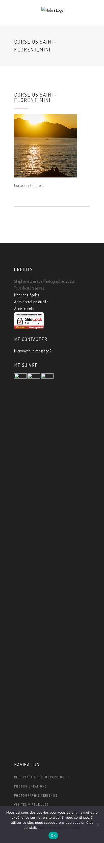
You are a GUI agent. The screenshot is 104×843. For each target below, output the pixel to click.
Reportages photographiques (41, 777)
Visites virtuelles (31, 804)
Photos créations (30, 786)
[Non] (97, 824)
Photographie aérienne (36, 795)
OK (53, 835)
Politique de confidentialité (59, 828)
